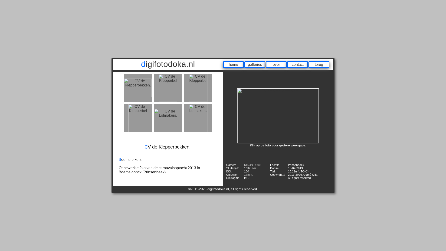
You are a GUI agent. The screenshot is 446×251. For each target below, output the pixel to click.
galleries (255, 64)
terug (319, 64)
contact (298, 64)
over (276, 64)
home (233, 64)
